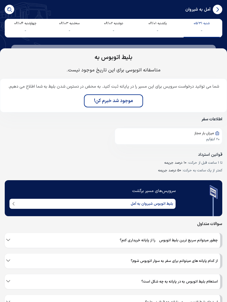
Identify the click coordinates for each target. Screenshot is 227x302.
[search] (9, 9)
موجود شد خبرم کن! (113, 100)
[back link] (217, 9)
